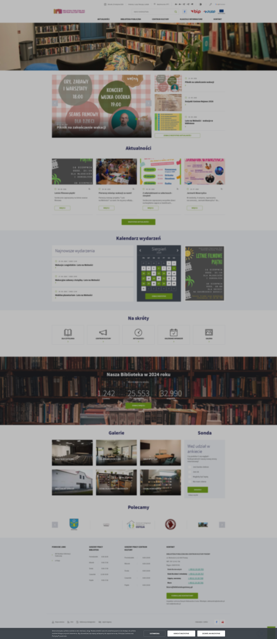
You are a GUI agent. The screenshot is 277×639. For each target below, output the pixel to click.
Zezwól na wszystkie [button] (211, 633)
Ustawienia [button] (154, 633)
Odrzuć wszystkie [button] (181, 633)
